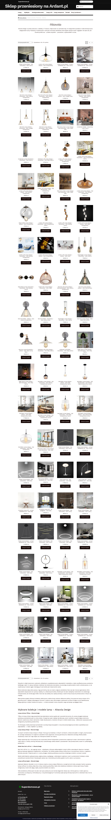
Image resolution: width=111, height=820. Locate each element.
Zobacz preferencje (104, 815)
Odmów (93, 815)
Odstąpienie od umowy (50, 800)
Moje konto (47, 791)
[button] (108, 804)
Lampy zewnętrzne (59, 12)
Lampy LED (49, 12)
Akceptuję (82, 815)
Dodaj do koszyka (26, 71)
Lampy (20, 12)
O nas (45, 803)
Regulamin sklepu (48, 797)
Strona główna (22, 17)
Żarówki (67, 12)
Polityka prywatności (94, 817)
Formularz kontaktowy (50, 794)
